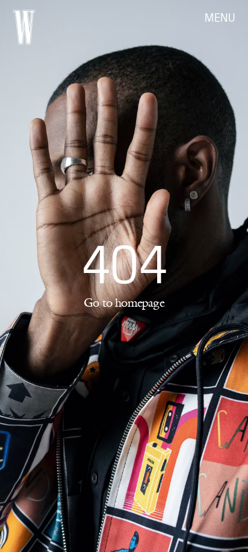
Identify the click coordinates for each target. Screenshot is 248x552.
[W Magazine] (24, 27)
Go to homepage (124, 302)
